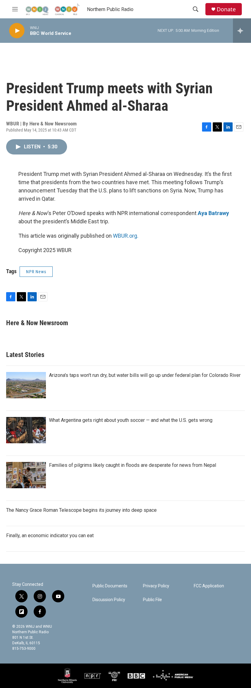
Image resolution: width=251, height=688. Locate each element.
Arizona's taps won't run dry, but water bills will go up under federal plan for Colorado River (145, 375)
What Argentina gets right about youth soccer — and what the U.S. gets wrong (130, 420)
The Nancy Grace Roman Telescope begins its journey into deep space (81, 510)
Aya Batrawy (213, 213)
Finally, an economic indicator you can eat (50, 535)
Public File (152, 599)
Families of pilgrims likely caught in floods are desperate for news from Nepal (132, 465)
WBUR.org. (125, 235)
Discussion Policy (108, 599)
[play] (17, 30)
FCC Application (209, 586)
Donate (226, 9)
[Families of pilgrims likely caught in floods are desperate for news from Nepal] (26, 475)
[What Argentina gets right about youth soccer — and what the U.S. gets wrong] (26, 430)
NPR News (36, 271)
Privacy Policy (156, 586)
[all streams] (242, 30)
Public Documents (109, 586)
